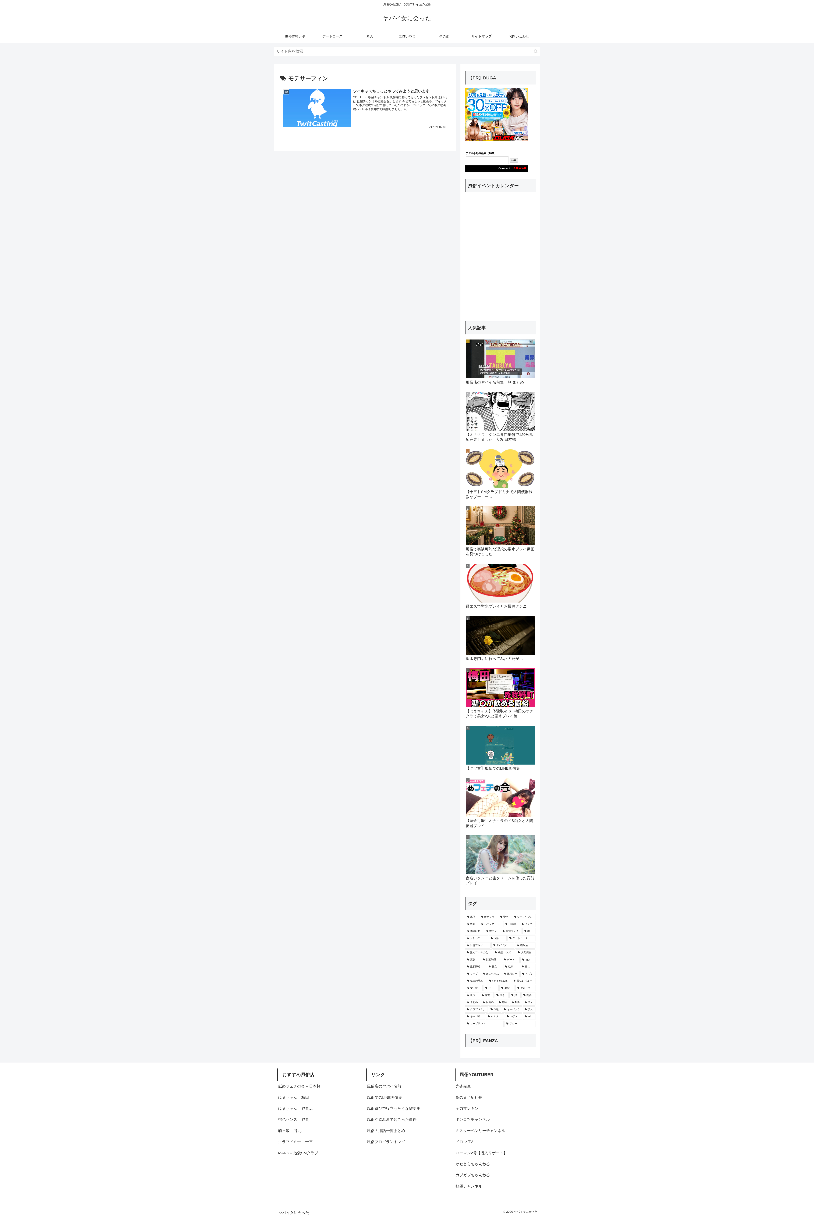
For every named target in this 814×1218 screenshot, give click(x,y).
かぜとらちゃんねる (473, 1164)
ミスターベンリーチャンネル (480, 1131)
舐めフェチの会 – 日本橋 (299, 1086)
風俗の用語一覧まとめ (386, 1131)
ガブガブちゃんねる (473, 1175)
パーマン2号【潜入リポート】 (481, 1153)
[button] (535, 51)
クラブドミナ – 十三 (295, 1142)
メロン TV (464, 1142)
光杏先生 (463, 1086)
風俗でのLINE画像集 (384, 1097)
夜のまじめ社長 (469, 1097)
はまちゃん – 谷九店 (295, 1108)
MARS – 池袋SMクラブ (300, 1153)
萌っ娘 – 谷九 (289, 1131)
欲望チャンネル (469, 1186)
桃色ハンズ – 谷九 (293, 1119)
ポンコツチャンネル (473, 1119)
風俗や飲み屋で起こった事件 (392, 1119)
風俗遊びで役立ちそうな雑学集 (393, 1108)
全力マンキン (467, 1108)
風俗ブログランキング (386, 1142)
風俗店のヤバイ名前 (384, 1086)
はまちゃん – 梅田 (293, 1097)
